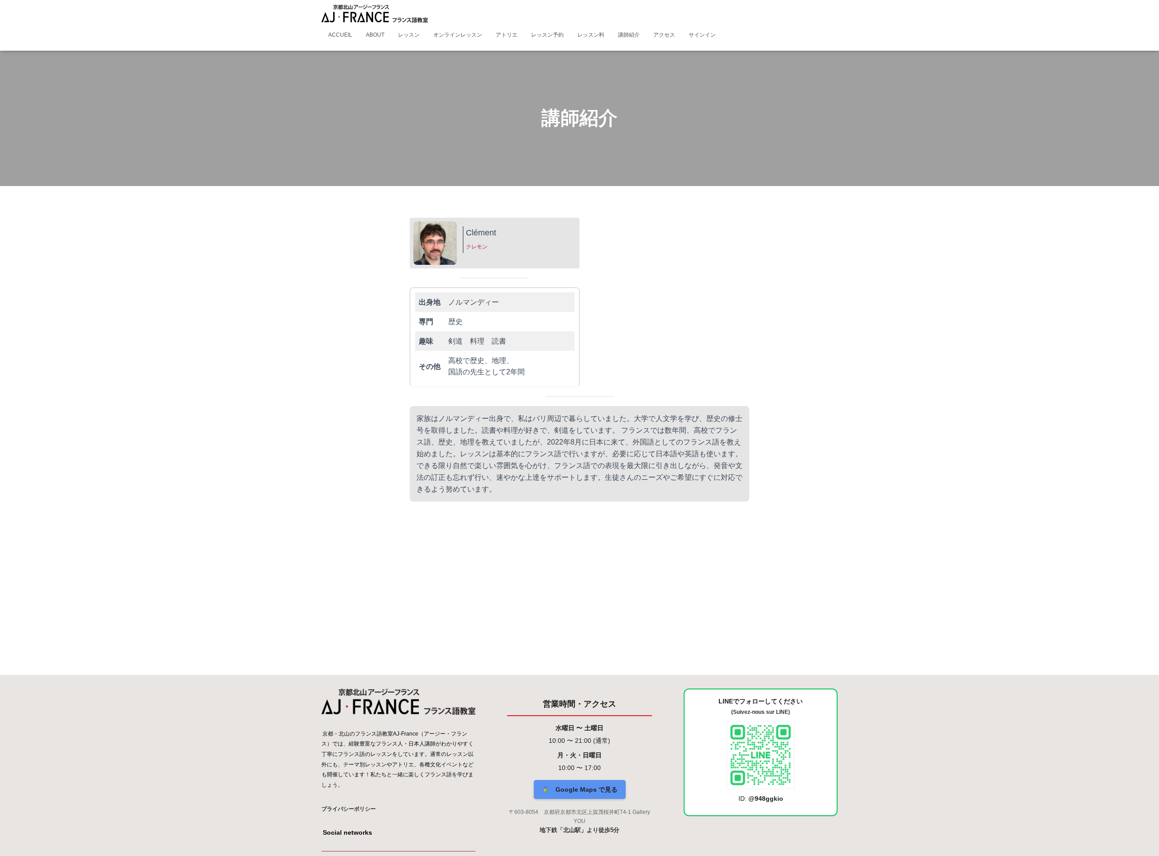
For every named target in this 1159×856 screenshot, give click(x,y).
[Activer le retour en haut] (1141, 838)
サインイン (702, 35)
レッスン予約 (547, 35)
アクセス (664, 35)
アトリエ (506, 35)
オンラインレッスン (457, 35)
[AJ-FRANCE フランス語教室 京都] (375, 14)
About (375, 35)
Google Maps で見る (586, 789)
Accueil (340, 35)
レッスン (409, 35)
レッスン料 (590, 35)
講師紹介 (629, 35)
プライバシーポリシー (348, 809)
